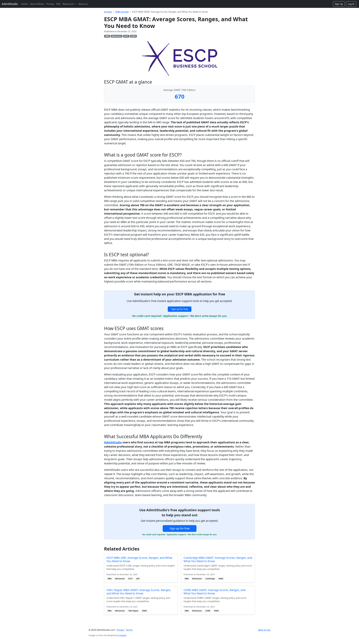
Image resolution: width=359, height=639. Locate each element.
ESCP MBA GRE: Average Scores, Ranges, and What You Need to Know (139, 559)
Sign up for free (179, 309)
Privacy (120, 629)
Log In (351, 3)
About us (83, 3)
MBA (107, 36)
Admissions (116, 36)
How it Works (37, 3)
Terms (129, 629)
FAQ (58, 3)
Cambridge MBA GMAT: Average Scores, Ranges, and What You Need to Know (218, 559)
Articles (108, 11)
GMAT (133, 36)
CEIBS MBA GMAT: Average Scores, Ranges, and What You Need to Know (214, 591)
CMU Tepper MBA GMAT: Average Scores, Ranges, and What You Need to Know (138, 591)
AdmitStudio (10, 4)
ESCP (126, 36)
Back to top (264, 629)
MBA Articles (122, 11)
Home (24, 3)
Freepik (122, 635)
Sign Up (339, 3)
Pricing (50, 3)
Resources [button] (68, 3)
